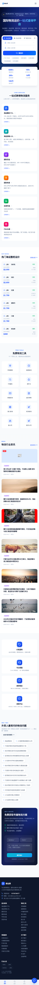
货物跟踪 (23, 906)
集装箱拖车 (5, 946)
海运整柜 (8, 38)
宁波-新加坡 (7, 61)
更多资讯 (33, 445)
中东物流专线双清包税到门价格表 (15, 790)
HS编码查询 (24, 911)
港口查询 (23, 914)
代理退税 (4, 948)
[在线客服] (34, 980)
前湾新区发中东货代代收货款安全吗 (15, 775)
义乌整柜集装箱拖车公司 (25, 741)
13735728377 (15, 893)
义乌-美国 (15, 61)
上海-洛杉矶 (15, 58)
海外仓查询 (24, 925)
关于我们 (23, 938)
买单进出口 (5, 938)
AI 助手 (23, 954)
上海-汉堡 (31, 58)
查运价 (21, 53)
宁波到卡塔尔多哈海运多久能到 (14, 770)
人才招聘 (23, 946)
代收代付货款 (5, 951)
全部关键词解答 (7, 735)
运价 (15, 983)
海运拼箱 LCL (6, 909)
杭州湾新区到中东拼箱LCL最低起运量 (16, 765)
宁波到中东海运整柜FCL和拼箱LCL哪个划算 (18, 780)
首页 (5, 983)
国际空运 (28, 38)
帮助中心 (23, 943)
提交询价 (19, 855)
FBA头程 (4, 917)
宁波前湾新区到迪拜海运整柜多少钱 (15, 746)
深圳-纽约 (23, 58)
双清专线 (4, 919)
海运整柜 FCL (6, 906)
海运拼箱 (18, 38)
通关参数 (23, 930)
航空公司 (23, 922)
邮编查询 (23, 927)
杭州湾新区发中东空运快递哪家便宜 (15, 751)
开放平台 (23, 951)
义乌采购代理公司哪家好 (12, 795)
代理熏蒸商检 (5, 940)
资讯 (24, 983)
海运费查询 (8, 741)
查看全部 (33, 257)
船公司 (23, 919)
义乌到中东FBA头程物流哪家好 (14, 761)
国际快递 (4, 914)
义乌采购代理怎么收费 (11, 800)
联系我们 (23, 940)
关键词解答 (24, 948)
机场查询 (23, 917)
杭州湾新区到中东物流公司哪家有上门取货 (17, 785)
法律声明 (23, 956)
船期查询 (23, 909)
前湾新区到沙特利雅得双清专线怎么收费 (17, 756)
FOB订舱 (4, 943)
